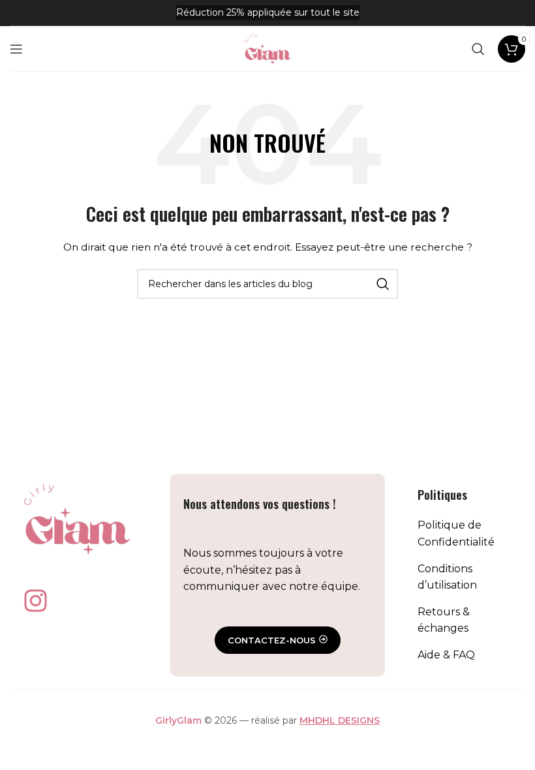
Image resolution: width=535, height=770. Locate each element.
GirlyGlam (178, 720)
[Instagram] (35, 601)
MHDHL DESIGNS (339, 720)
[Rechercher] (478, 49)
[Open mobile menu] (16, 49)
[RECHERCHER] (383, 284)
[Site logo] (267, 48)
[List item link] (465, 533)
